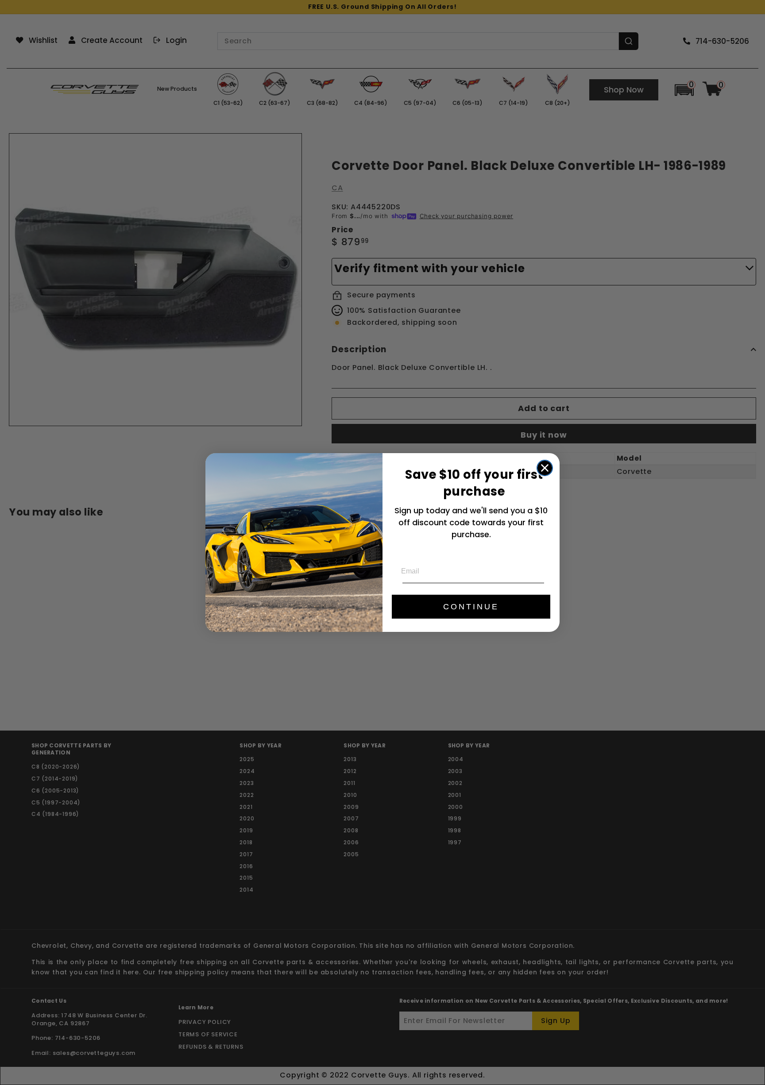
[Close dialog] (544, 468)
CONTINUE (471, 606)
